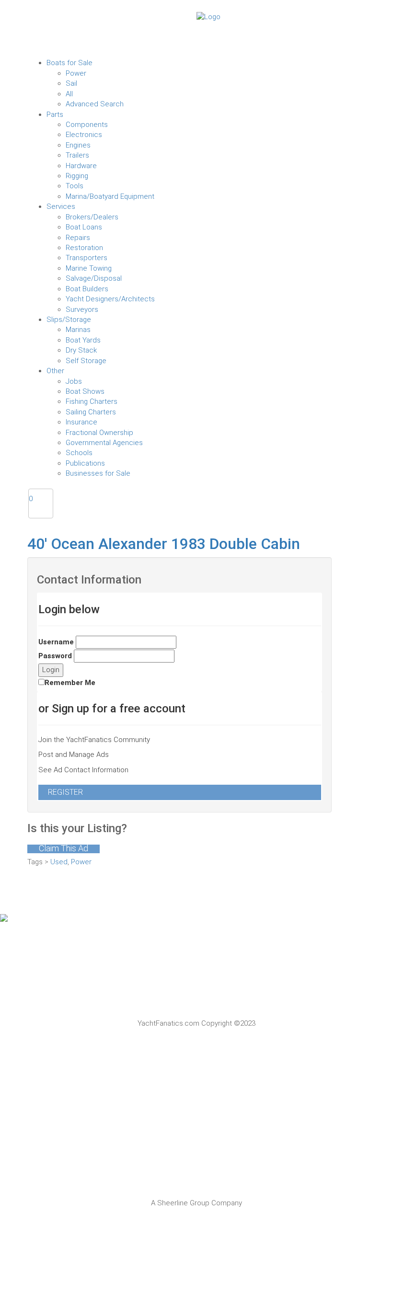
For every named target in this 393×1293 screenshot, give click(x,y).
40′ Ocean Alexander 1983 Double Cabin (163, 544)
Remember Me (70, 682)
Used (59, 862)
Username (56, 642)
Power (81, 862)
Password (55, 656)
